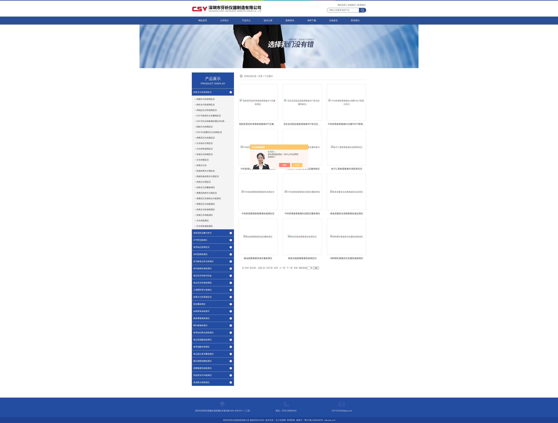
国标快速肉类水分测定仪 (207, 176)
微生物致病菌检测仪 (202, 361)
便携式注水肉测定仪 (205, 138)
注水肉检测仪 (202, 220)
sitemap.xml (329, 420)
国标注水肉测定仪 (204, 127)
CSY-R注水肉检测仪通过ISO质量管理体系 (214, 121)
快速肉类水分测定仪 (205, 171)
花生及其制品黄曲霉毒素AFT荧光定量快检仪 (305, 124)
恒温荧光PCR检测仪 (202, 375)
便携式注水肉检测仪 (205, 204)
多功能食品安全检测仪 (203, 261)
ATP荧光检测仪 (200, 240)
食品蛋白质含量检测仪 (203, 354)
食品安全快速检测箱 (202, 283)
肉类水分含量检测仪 (205, 187)
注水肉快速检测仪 (204, 226)
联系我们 (361, 5)
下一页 (289, 268)
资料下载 (311, 20)
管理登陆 (291, 420)
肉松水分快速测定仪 (205, 104)
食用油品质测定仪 (201, 247)
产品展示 (269, 76)
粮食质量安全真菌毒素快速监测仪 (346, 213)
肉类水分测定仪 (203, 182)
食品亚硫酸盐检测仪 (202, 339)
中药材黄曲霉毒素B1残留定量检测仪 (302, 213)
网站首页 (342, 5)
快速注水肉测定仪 (204, 154)
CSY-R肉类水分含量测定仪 (208, 115)
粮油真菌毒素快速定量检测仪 (258, 258)
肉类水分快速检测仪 (205, 209)
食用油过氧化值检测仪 (203, 332)
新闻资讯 (290, 20)
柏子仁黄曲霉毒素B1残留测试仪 (346, 168)
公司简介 (224, 20)
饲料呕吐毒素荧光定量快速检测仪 (346, 258)
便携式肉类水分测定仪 (206, 193)
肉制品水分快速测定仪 (206, 110)
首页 (260, 76)
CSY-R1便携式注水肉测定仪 (209, 132)
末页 (296, 268)
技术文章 (268, 20)
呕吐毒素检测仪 (200, 325)
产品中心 (246, 20)
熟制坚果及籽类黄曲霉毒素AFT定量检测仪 (259, 124)
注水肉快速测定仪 (204, 149)
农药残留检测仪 (200, 254)
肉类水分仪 (201, 165)
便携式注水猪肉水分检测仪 (208, 198)
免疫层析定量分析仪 (202, 233)
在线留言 (352, 5)
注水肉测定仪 (202, 160)
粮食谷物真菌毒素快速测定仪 (302, 258)
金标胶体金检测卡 (201, 311)
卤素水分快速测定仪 (202, 297)
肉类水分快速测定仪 (202, 92)
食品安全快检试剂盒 (202, 275)
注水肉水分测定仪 (204, 143)
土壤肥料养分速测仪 (202, 290)
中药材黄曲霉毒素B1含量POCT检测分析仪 (348, 124)
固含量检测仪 (199, 304)
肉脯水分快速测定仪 (205, 99)
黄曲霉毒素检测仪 (201, 318)
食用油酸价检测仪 (201, 347)
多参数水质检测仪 (201, 382)
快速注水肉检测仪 (204, 215)
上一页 (282, 268)
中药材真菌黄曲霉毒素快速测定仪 (258, 213)
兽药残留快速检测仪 (202, 268)
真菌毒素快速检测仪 (202, 368)
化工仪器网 (281, 420)
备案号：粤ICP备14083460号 (309, 420)
